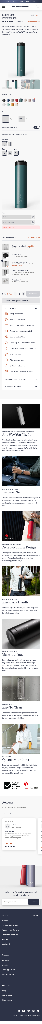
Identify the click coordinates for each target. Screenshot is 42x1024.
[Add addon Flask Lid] (5, 255)
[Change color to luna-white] (17, 105)
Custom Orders (8, 995)
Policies (5, 939)
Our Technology (8, 974)
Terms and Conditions (10, 935)
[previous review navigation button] (5, 813)
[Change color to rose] (30, 100)
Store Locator (7, 1000)
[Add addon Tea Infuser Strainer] (5, 272)
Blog (4, 991)
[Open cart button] (38, 7)
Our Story (6, 965)
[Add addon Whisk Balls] (5, 281)
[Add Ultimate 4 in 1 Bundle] (5, 247)
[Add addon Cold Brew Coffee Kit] (5, 264)
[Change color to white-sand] (4, 105)
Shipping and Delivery (10, 925)
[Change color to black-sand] (4, 100)
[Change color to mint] (8, 105)
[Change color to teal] (21, 100)
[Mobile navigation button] (4, 6)
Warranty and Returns (10, 930)
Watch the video (17, 266)
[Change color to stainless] (13, 100)
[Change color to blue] (8, 100)
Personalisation (9, 127)
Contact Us (6, 944)
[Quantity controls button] (15, 294)
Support (5, 921)
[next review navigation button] (10, 813)
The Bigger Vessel (8, 970)
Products (5, 960)
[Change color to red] (17, 100)
